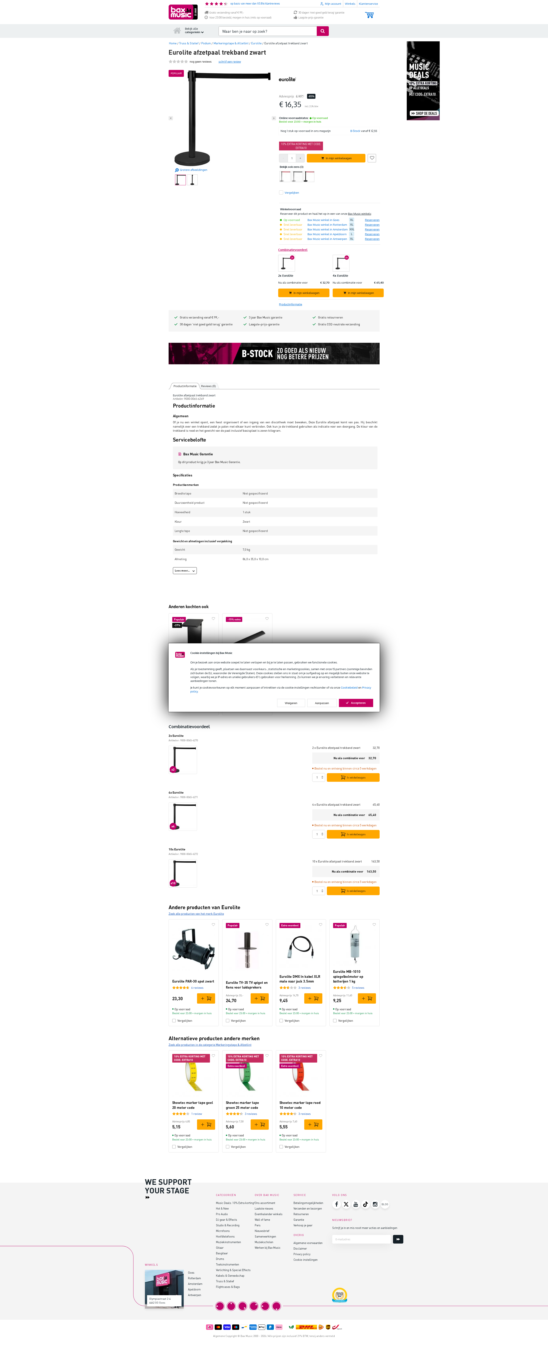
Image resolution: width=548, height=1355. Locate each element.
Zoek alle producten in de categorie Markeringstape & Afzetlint (210, 1044)
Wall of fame (262, 1219)
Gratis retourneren (330, 317)
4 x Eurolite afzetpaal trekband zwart (336, 804)
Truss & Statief (225, 1281)
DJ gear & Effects (226, 1219)
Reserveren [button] (372, 220)
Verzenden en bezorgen (307, 1208)
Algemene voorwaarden (308, 1243)
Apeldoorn (194, 1289)
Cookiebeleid (349, 687)
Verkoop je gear (302, 1225)
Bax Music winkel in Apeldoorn (327, 234)
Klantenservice (368, 3)
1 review (196, 1114)
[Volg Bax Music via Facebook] (336, 1204)
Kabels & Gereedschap (230, 1275)
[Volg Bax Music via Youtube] (356, 1204)
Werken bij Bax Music (268, 1247)
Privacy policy (301, 1254)
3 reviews (304, 987)
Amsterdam (195, 1283)
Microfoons (223, 1231)
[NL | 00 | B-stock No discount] (274, 353)
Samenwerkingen (265, 1236)
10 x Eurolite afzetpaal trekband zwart (337, 861)
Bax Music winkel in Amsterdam (327, 229)
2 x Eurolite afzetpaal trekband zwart (336, 747)
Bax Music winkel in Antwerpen (327, 239)
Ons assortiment (265, 1203)
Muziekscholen (264, 1242)
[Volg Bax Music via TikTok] (365, 1204)
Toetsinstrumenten (227, 1264)
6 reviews (197, 987)
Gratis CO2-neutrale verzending (339, 324)
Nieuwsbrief (262, 1231)
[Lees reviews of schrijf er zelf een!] (178, 61)
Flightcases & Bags (228, 1287)
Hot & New (222, 1208)
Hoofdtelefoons (225, 1236)
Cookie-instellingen (305, 1259)
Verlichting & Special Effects (233, 1270)
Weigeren (291, 703)
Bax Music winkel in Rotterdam (327, 224)
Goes (191, 1272)
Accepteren (358, 702)
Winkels (350, 3)
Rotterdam (194, 1278)
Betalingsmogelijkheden (308, 1203)
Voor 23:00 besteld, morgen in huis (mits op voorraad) (240, 17)
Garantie (298, 1219)
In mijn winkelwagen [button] (339, 158)
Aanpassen (322, 703)
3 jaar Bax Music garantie (265, 317)
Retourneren (301, 1214)
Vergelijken (184, 1020)
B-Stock (355, 131)
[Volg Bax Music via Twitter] (346, 1204)
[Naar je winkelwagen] (369, 13)
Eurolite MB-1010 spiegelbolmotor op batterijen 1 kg (348, 976)
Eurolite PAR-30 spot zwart (193, 981)
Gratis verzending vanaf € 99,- (226, 12)
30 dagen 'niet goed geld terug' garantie (321, 12)
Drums (220, 1259)
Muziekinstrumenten (228, 1242)
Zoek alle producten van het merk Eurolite (196, 913)
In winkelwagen (356, 777)
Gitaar (220, 1247)
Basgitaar (222, 1253)
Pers (258, 1225)
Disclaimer (300, 1248)
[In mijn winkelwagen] (206, 998)
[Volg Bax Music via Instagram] (375, 1204)
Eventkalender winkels (269, 1214)
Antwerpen (194, 1295)
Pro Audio (222, 1214)
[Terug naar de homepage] (177, 30)
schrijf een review (230, 61)
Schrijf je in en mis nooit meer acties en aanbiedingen (364, 1228)
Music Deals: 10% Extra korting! (235, 1203)
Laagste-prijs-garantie (311, 17)
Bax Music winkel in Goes (323, 220)
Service (299, 1195)
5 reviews (358, 987)
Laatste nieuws (264, 1208)
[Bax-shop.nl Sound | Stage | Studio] (183, 12)
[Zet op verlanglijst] (372, 157)
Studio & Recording (227, 1225)
